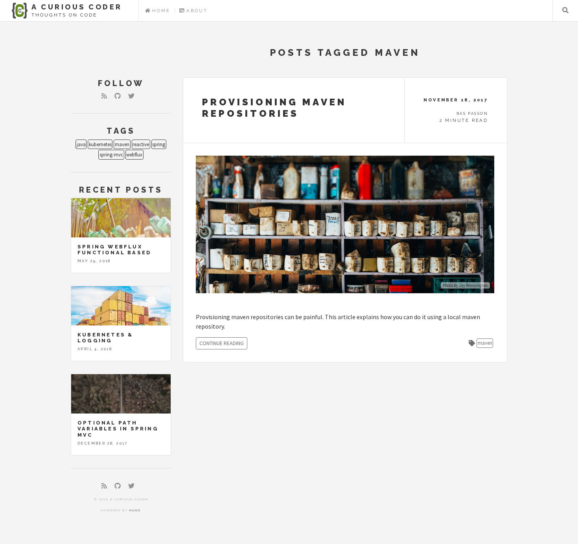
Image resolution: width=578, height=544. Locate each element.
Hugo (135, 510)
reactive (141, 144)
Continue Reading (221, 343)
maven (122, 144)
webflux (134, 154)
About (196, 10)
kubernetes (100, 144)
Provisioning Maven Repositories (274, 107)
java (81, 144)
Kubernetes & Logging (105, 338)
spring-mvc (111, 154)
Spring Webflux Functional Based (114, 249)
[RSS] (104, 96)
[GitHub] (117, 96)
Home (160, 10)
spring (158, 144)
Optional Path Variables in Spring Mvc (117, 429)
